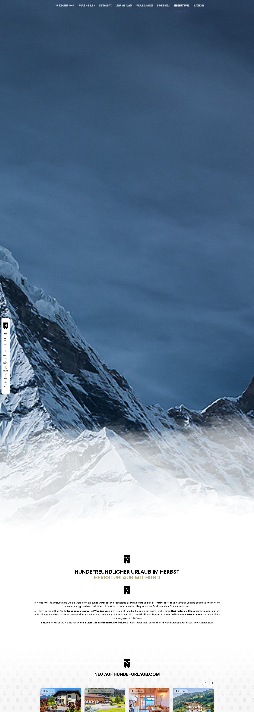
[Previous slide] (205, 683)
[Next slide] (212, 683)
